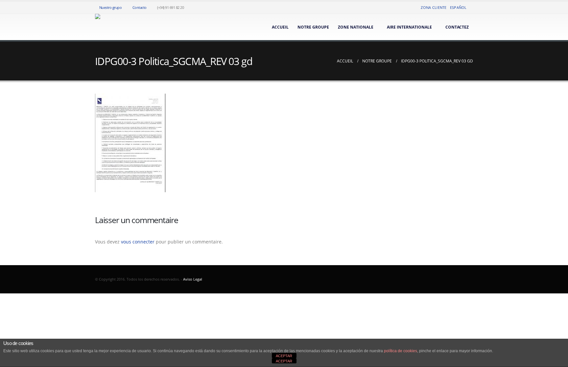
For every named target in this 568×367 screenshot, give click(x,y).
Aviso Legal (192, 279)
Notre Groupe (313, 27)
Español (458, 7)
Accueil (280, 27)
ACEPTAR (284, 356)
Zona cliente (433, 7)
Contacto (139, 7)
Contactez (457, 27)
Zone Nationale (355, 27)
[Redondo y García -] (103, 27)
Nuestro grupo (110, 7)
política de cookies (400, 351)
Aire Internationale (409, 27)
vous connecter (137, 242)
